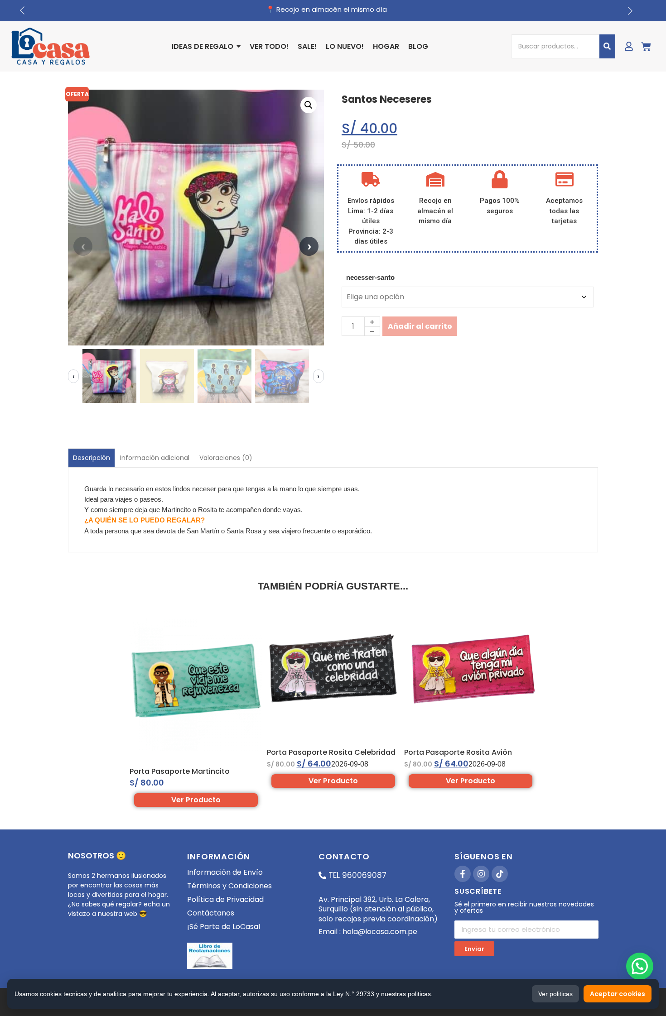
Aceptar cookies (617, 993)
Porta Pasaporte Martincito (180, 771)
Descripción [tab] (91, 457)
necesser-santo (370, 277)
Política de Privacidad (225, 899)
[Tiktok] (500, 874)
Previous (82, 246)
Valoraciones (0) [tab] (225, 457)
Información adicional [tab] (154, 457)
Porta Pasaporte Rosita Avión (458, 752)
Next (309, 246)
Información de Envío (225, 872)
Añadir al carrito (420, 326)
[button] (308, 105)
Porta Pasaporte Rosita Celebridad (331, 752)
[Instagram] (481, 874)
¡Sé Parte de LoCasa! (224, 926)
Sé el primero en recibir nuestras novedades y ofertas (524, 908)
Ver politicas (555, 993)
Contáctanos (210, 913)
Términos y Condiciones (229, 886)
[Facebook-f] (462, 874)
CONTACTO (344, 856)
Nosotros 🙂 (97, 855)
